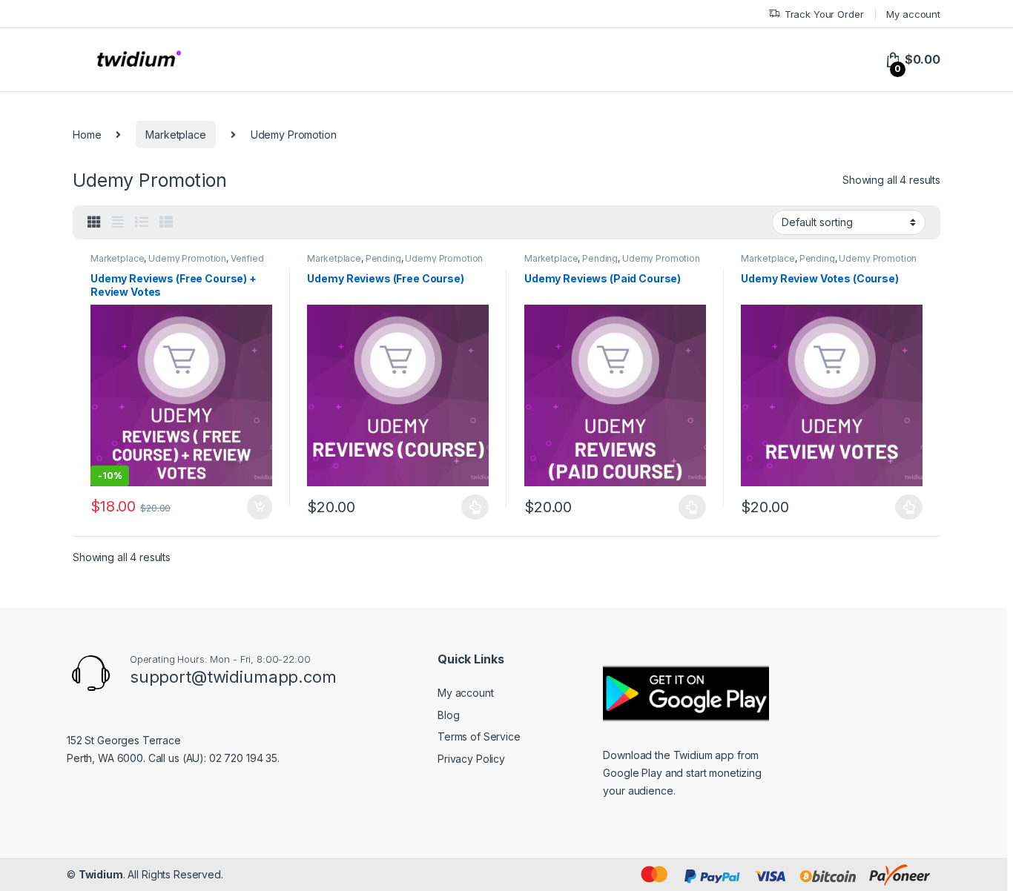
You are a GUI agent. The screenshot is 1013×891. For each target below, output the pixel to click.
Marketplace (175, 134)
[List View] (141, 222)
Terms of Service (479, 736)
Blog (448, 715)
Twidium (101, 874)
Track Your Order (824, 14)
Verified (247, 258)
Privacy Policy (471, 758)
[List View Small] (166, 222)
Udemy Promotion (187, 258)
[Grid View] (94, 222)
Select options (254, 507)
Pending (383, 258)
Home (87, 134)
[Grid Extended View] (118, 222)
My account (913, 14)
